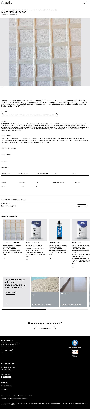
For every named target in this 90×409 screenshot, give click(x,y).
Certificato (8, 350)
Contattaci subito (45, 328)
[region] (45, 173)
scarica (80, 206)
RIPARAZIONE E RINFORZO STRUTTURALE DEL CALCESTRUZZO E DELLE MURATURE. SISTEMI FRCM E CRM (29, 115)
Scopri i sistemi (10, 292)
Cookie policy (13, 395)
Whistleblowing (4, 398)
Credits (30, 395)
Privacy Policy (4, 395)
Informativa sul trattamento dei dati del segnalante (18, 398)
